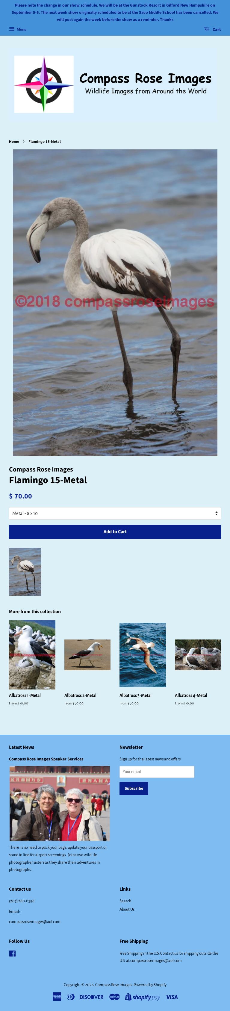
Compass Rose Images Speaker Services (46, 759)
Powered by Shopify (150, 985)
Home (14, 141)
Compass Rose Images (113, 985)
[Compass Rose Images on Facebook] (12, 955)
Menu (21, 30)
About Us (126, 909)
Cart (216, 30)
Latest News (21, 747)
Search (125, 901)
